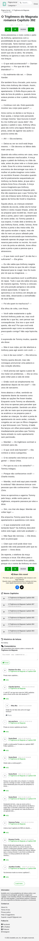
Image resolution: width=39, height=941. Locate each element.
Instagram (5, 932)
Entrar (36, 4)
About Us (4, 907)
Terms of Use (5, 910)
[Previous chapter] (8, 29)
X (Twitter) (6, 927)
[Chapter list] (15, 29)
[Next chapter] (31, 29)
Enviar (6, 663)
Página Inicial (12, 2)
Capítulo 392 (7, 12)
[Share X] (22, 587)
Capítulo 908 (31, 671)
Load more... (19, 883)
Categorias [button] (11, 5)
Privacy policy (6, 912)
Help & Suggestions (8, 915)
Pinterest (6, 929)
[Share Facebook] (17, 587)
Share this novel (20, 574)
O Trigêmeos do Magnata (20, 10)
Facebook (6, 924)
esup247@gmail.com (14, 917)
